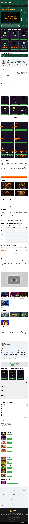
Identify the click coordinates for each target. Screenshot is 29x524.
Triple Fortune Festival (9, 432)
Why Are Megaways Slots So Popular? (5, 423)
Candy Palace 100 (9, 440)
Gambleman (8, 461)
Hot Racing (8, 436)
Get (7, 142)
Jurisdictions (12, 500)
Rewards (2, 502)
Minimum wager (3, 150)
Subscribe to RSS (14, 521)
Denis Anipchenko (4, 65)
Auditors (12, 503)
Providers (2, 504)
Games (14, 5)
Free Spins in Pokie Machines (4, 425)
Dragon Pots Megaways (20, 225)
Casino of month (13, 490)
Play (4, 39)
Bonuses (23, 5)
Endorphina (8, 462)
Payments (12, 491)
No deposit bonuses (3, 501)
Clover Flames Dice (9, 465)
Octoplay (8, 474)
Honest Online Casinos (3, 497)
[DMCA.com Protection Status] (13, 519)
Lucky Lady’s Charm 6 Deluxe (4, 253)
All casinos (14, 117)
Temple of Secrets (3, 250)
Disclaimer (23, 491)
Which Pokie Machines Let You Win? (5, 422)
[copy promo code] (15, 37)
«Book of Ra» (15, 64)
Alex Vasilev (6, 358)
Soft (11, 499)
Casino (5, 5)
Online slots (2, 496)
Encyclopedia (2, 505)
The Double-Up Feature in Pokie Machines (6, 424)
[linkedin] (5, 344)
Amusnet (8, 433)
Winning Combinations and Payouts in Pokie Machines (7, 426)
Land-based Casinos (13, 498)
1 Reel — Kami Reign (14, 225)
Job (22, 494)
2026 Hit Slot (8, 469)
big (15, 150)
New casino (2, 490)
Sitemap (12, 504)
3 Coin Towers (8, 457)
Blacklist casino (3, 491)
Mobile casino (13, 494)
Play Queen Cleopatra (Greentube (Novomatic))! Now (14, 176)
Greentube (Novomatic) (3, 299)
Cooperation (23, 490)
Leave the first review (24, 10)
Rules (1, 500)
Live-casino (12, 495)
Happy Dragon (26, 225)
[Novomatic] (26, 382)
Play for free (5, 304)
